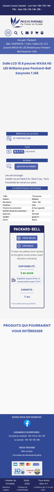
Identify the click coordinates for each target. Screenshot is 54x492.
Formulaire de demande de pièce (27, 455)
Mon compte (27, 451)
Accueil (21, 40)
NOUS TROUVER (27, 447)
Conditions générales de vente (43, 488)
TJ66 (28, 43)
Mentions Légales (6, 488)
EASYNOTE (17, 43)
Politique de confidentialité (22, 488)
